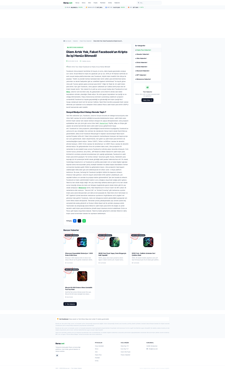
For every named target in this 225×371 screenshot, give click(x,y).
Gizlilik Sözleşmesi (152, 346)
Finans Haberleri (125, 355)
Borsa (67, 3)
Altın (89, 3)
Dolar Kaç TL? (125, 346)
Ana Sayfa (68, 41)
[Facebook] (74, 221)
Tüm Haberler (71, 304)
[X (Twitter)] (79, 221)
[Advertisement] (112, 23)
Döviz (83, 3)
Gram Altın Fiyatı (125, 352)
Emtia (110, 3)
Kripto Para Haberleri (86, 41)
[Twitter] (57, 355)
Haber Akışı (146, 100)
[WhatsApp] (84, 221)
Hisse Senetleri (99, 346)
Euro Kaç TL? (124, 349)
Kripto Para (98, 355)
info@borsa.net (153, 349)
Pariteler (102, 3)
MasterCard (104, 123)
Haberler (117, 3)
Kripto (95, 3)
